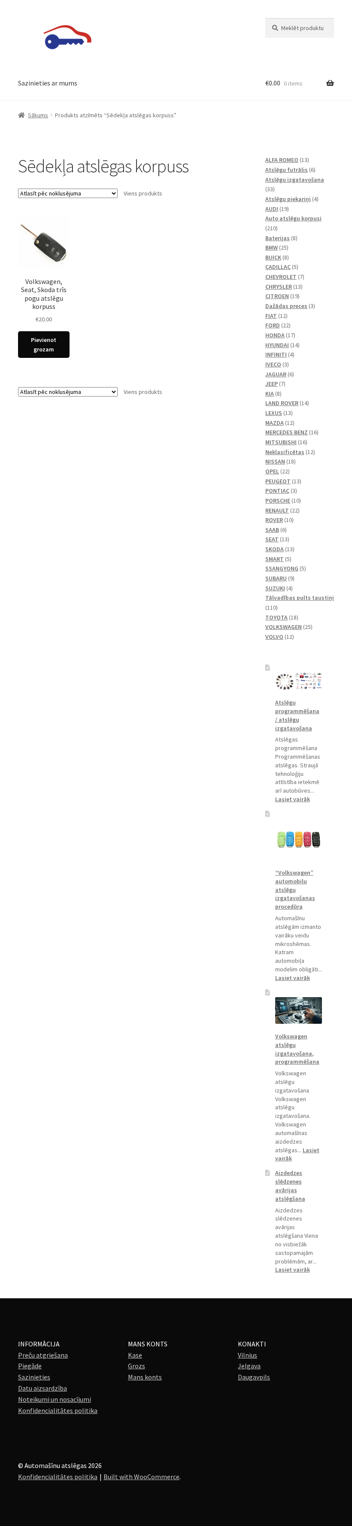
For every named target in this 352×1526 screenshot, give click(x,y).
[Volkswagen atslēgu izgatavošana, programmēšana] (298, 1010)
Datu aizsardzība (42, 1388)
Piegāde (30, 1365)
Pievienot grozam (43, 345)
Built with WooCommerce (141, 1476)
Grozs (136, 1365)
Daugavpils (254, 1377)
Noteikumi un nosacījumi (54, 1399)
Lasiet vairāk (292, 799)
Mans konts (145, 1377)
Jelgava (249, 1365)
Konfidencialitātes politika (57, 1410)
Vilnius (247, 1355)
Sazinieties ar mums (47, 83)
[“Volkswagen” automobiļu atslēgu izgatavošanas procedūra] (298, 839)
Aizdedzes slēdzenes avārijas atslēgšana (290, 1185)
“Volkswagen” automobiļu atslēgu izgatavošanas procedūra (295, 889)
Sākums (38, 115)
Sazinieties (34, 1377)
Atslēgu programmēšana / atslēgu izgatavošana (297, 715)
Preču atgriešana (43, 1355)
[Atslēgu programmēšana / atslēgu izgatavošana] (298, 681)
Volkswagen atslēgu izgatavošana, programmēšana (297, 1048)
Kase (135, 1355)
